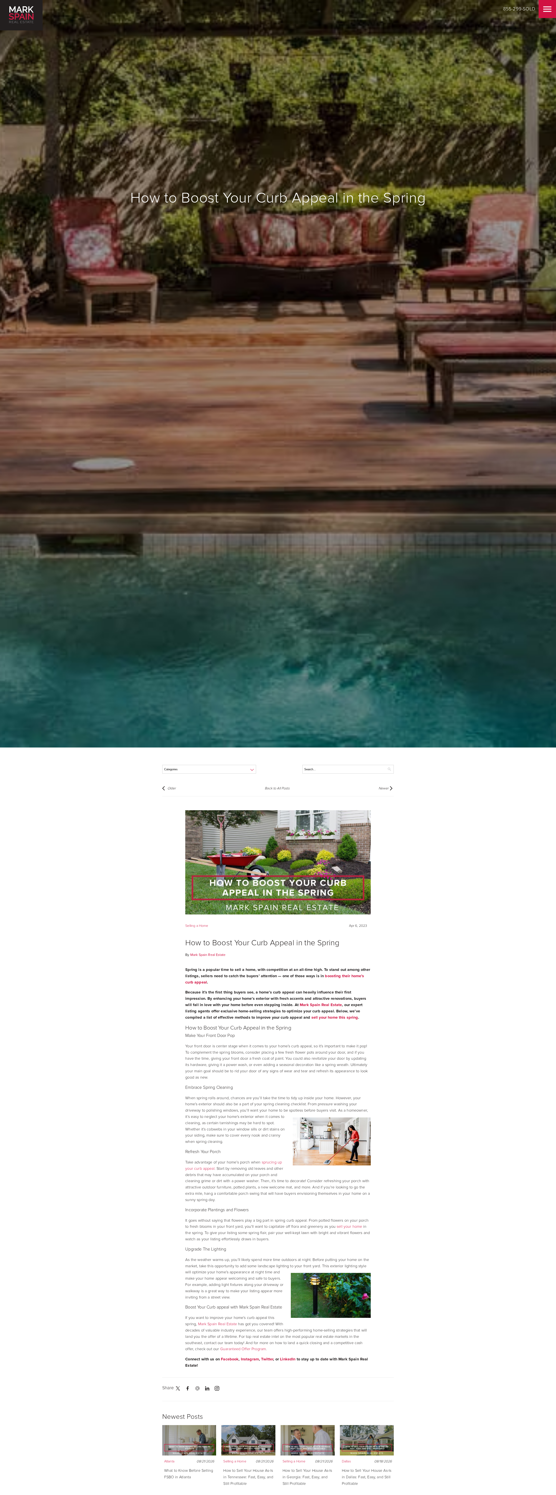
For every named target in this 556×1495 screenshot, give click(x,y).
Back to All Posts (277, 788)
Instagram (250, 1359)
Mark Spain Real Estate (207, 955)
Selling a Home (196, 926)
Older (171, 788)
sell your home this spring (334, 1017)
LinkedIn (287, 1359)
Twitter (267, 1359)
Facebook (229, 1359)
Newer (384, 788)
